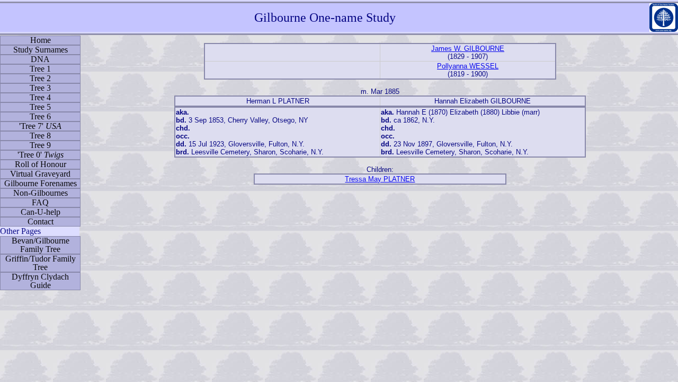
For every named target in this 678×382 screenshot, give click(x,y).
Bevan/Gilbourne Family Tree (40, 245)
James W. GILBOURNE (467, 49)
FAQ (40, 202)
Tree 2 (40, 78)
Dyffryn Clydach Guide (40, 281)
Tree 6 (40, 116)
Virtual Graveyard (40, 173)
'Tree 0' (40, 154)
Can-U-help (40, 211)
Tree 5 (40, 106)
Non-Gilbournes (40, 192)
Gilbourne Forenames (40, 183)
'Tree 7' (40, 126)
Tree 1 (40, 68)
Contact (40, 221)
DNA (40, 59)
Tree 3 (40, 87)
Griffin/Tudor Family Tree (40, 263)
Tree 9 (40, 145)
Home (40, 40)
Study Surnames (40, 49)
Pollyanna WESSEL (467, 66)
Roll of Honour (40, 164)
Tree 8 (40, 135)
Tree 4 (40, 97)
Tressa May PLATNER (380, 179)
